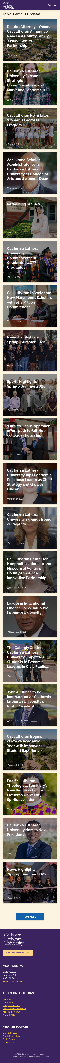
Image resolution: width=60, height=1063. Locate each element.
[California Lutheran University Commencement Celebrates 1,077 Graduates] (30, 261)
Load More (30, 917)
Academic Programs (12, 1012)
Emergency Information (18, 953)
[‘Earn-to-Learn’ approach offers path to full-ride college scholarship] (30, 438)
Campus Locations (11, 1006)
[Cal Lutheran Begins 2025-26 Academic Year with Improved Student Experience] (30, 749)
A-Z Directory (9, 1015)
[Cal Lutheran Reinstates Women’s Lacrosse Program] (30, 128)
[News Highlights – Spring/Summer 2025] (30, 882)
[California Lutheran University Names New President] (30, 838)
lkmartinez (7, 981)
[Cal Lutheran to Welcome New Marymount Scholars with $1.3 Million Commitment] (30, 305)
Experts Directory (11, 1033)
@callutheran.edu (20, 981)
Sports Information (11, 1036)
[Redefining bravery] (30, 217)
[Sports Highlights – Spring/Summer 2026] (30, 394)
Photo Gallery (9, 1039)
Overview (7, 999)
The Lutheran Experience (14, 1009)
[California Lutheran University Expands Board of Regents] (30, 527)
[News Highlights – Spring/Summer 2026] (30, 350)
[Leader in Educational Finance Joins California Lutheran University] (30, 616)
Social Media (9, 1042)
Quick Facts (8, 1002)
